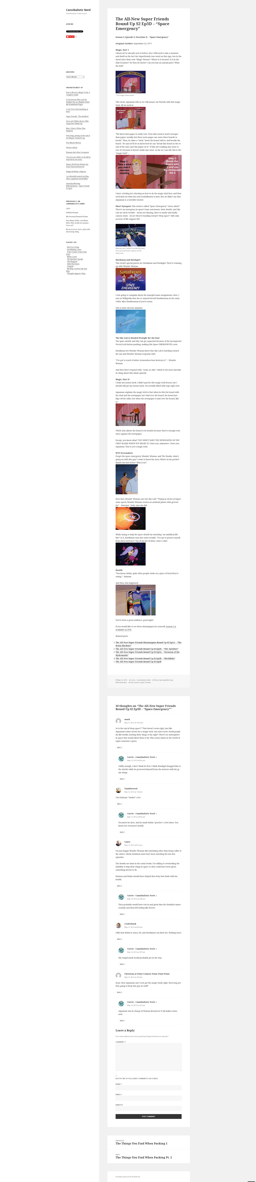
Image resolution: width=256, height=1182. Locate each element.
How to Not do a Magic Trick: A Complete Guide (78, 93)
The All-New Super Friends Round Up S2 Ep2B (138, 661)
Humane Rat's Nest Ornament (77, 152)
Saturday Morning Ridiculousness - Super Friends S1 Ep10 (78, 185)
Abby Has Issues (73, 264)
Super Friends (145, 682)
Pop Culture (134, 682)
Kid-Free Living (73, 247)
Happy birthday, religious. (76, 171)
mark (127, 719)
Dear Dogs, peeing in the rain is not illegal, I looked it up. (78, 136)
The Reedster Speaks (75, 259)
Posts (156, 680)
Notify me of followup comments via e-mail (137, 1078)
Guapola (70, 266)
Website (119, 1105)
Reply (119, 747)
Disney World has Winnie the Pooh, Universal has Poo (77, 165)
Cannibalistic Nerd (78, 10)
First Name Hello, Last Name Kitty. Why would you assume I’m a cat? (77, 222)
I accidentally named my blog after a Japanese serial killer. (77, 177)
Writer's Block (71, 147)
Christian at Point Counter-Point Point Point (147, 974)
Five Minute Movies (73, 143)
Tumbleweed (130, 788)
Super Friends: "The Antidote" (77, 116)
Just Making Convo (74, 249)
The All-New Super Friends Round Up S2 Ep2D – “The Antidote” (147, 649)
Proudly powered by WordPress (128, 1177)
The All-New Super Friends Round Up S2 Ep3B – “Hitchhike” (145, 658)
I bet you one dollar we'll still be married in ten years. (78, 158)
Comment (121, 1042)
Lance (127, 842)
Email (119, 1094)
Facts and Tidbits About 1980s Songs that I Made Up (77, 122)
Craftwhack (130, 924)
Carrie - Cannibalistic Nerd (141, 680)
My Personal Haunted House (77, 216)
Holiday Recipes (72, 212)
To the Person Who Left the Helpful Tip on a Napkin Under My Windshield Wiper (78, 101)
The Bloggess (72, 261)
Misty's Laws (72, 257)
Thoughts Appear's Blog (76, 273)
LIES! (68, 208)
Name (119, 1084)
